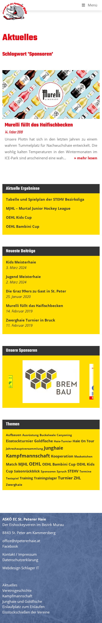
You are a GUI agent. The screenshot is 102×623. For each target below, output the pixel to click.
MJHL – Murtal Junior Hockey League (38, 208)
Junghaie (53, 448)
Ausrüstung (30, 435)
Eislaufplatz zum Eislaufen (23, 606)
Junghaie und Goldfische (22, 601)
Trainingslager (45, 478)
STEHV (73, 471)
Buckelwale (48, 435)
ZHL (77, 478)
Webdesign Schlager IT (20, 567)
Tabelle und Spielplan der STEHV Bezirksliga (45, 199)
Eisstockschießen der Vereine (26, 612)
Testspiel (12, 478)
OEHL (35, 464)
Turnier (65, 478)
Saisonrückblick (27, 471)
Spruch (62, 471)
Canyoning (64, 435)
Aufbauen (13, 435)
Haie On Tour (83, 441)
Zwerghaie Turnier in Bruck (30, 320)
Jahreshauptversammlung (24, 449)
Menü (92, 5)
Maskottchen (83, 456)
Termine (85, 471)
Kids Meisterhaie (21, 262)
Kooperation (62, 456)
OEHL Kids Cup (19, 217)
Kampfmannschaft (28, 456)
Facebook (10, 546)
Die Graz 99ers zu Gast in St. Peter (36, 291)
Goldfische (43, 440)
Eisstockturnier (19, 440)
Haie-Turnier (63, 441)
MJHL (23, 464)
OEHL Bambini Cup (22, 226)
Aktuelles (9, 585)
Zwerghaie (14, 484)
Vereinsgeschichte (17, 590)
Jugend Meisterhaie (23, 276)
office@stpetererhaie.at (21, 540)
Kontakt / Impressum (19, 554)
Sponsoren (48, 471)
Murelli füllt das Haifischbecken (34, 305)
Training (26, 478)
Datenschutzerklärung (20, 559)
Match (11, 464)
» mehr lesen (85, 158)
